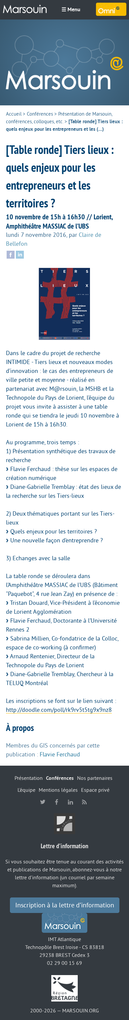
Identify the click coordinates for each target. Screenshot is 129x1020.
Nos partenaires (94, 778)
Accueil (14, 114)
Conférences (40, 114)
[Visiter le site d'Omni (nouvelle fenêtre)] (111, 9)
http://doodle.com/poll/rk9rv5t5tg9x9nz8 (59, 710)
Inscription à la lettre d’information (64, 905)
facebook (56, 802)
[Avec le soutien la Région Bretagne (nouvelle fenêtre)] (64, 988)
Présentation (29, 778)
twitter (42, 802)
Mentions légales (58, 790)
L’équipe (26, 790)
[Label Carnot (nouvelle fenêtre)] (64, 823)
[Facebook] (11, 254)
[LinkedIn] (20, 254)
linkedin (70, 802)
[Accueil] (64, 62)
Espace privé (95, 790)
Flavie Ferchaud (60, 754)
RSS (84, 802)
